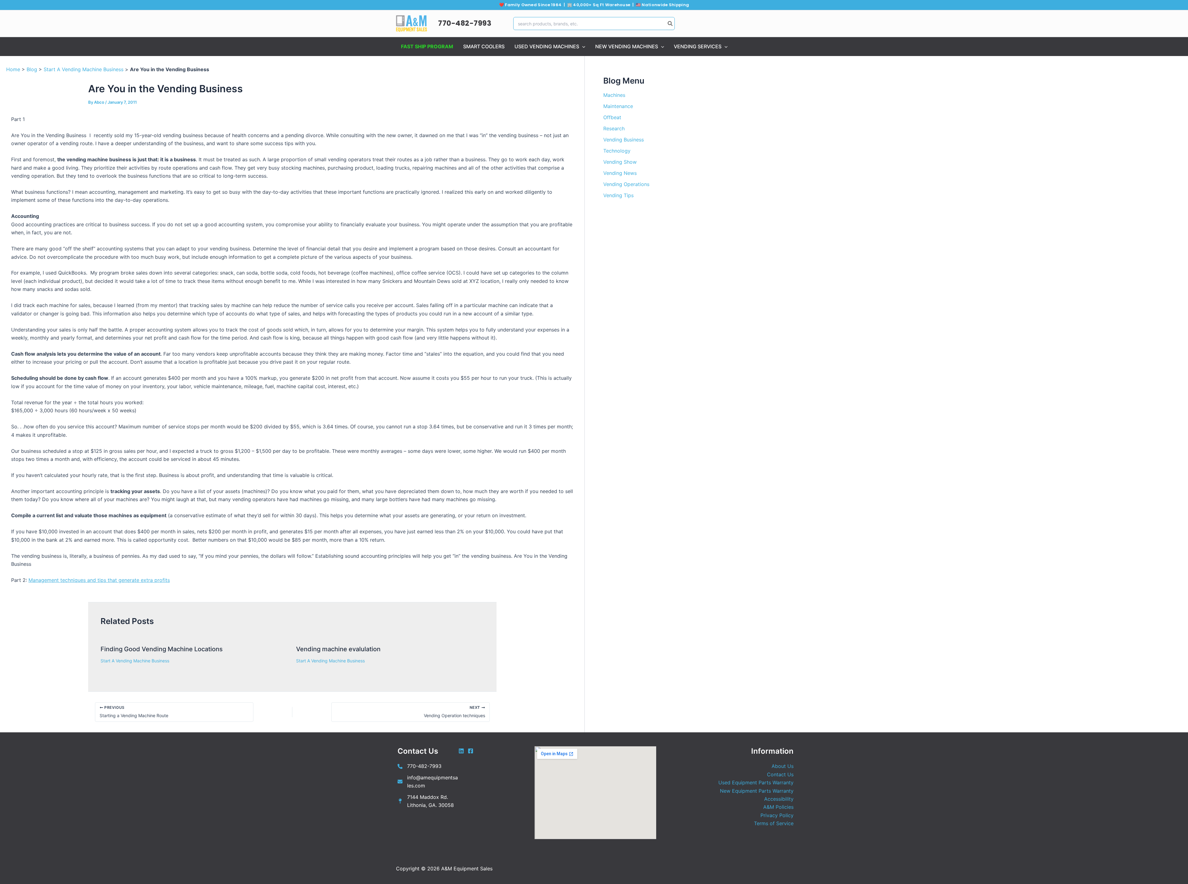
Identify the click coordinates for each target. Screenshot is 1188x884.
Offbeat (612, 117)
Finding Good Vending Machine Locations (162, 649)
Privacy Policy (777, 815)
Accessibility (779, 799)
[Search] (670, 23)
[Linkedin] (461, 751)
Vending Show (620, 162)
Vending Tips (618, 195)
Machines (614, 95)
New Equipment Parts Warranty (757, 791)
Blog (32, 69)
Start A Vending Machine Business (83, 69)
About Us (783, 766)
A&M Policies (778, 807)
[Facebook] (470, 751)
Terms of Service (774, 823)
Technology (617, 151)
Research (614, 128)
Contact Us (780, 774)
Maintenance (618, 106)
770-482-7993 (464, 23)
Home (13, 69)
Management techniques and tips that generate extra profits (99, 580)
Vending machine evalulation (338, 649)
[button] (582, 46)
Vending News (620, 173)
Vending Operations (626, 184)
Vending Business (623, 139)
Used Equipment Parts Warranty (756, 782)
